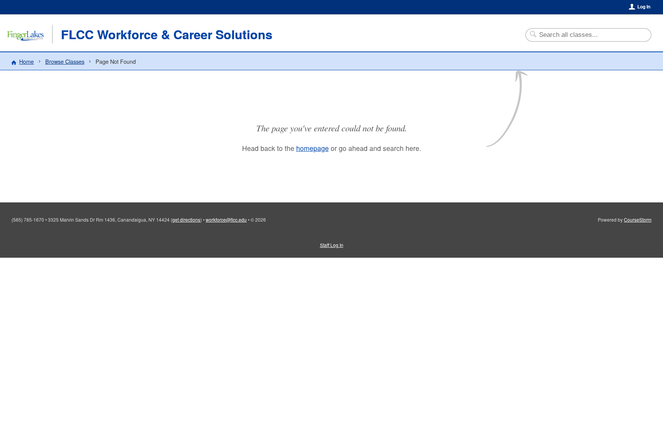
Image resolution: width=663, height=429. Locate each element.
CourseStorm (637, 219)
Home (26, 61)
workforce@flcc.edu (226, 219)
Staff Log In (331, 245)
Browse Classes (64, 61)
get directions (186, 219)
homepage (312, 148)
